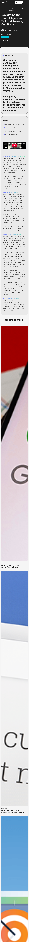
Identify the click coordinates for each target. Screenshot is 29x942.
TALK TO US (19, 2)
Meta (10, 200)
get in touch (15, 270)
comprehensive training (19, 184)
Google (5, 200)
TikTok (14, 200)
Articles (3, 8)
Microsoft (8, 202)
